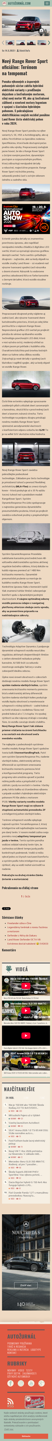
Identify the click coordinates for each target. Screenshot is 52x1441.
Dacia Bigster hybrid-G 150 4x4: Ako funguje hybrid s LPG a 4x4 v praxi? (27, 1048)
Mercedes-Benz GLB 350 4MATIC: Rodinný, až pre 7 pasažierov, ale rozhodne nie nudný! (27, 1023)
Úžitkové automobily (18, 1376)
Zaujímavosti (29, 1373)
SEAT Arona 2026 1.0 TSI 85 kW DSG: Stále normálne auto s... (28, 1132)
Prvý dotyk (13, 1373)
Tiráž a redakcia (16, 1346)
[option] (26, 22)
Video (12, 1111)
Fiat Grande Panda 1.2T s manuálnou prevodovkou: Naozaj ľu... (28, 1194)
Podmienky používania (19, 1343)
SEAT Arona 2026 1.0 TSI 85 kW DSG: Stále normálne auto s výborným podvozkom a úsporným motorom (27, 1072)
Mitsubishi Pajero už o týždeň (24, 1115)
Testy (29, 1370)
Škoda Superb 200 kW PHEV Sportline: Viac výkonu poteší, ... (25, 1173)
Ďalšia (27, 896)
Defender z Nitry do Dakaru (22, 935)
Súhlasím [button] (26, 1436)
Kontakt (12, 1352)
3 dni (26, 1097)
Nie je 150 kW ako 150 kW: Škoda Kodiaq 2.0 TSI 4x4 (21, 998)
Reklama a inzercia (18, 1349)
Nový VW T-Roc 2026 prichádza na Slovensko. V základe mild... (25, 1152)
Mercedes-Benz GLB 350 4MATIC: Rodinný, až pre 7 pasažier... (27, 1163)
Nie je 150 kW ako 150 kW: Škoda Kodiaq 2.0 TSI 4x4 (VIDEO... (26, 1106)
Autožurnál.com (19, 3)
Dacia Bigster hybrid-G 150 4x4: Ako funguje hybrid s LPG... (28, 1184)
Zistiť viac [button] (8, 1429)
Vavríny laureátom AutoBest (24, 1122)
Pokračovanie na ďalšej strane (20, 888)
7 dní (42, 1097)
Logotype (36, 1349)
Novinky (13, 1118)
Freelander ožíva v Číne (19, 923)
